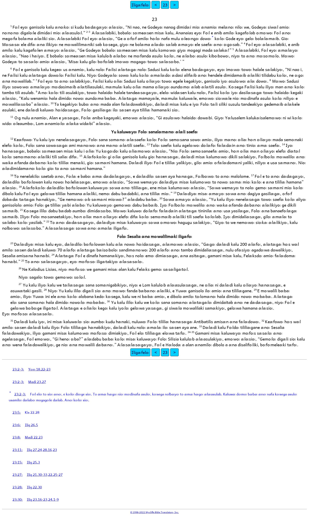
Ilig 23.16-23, (37, 499)
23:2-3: (18, 369)
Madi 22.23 (34, 437)
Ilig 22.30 (34, 487)
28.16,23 (50, 449)
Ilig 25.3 (33, 462)
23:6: (17, 424)
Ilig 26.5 (31, 424)
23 (165, 4)
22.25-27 (55, 474)
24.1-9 (53, 499)
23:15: (18, 462)
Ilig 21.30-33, (37, 474)
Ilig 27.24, (35, 449)
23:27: (18, 474)
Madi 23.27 (37, 381)
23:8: (17, 437)
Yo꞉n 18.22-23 (39, 369)
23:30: (18, 499)
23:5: (17, 412)
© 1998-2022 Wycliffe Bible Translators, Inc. (154, 512)
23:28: (18, 487)
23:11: (18, 449)
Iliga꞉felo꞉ (140, 4)
